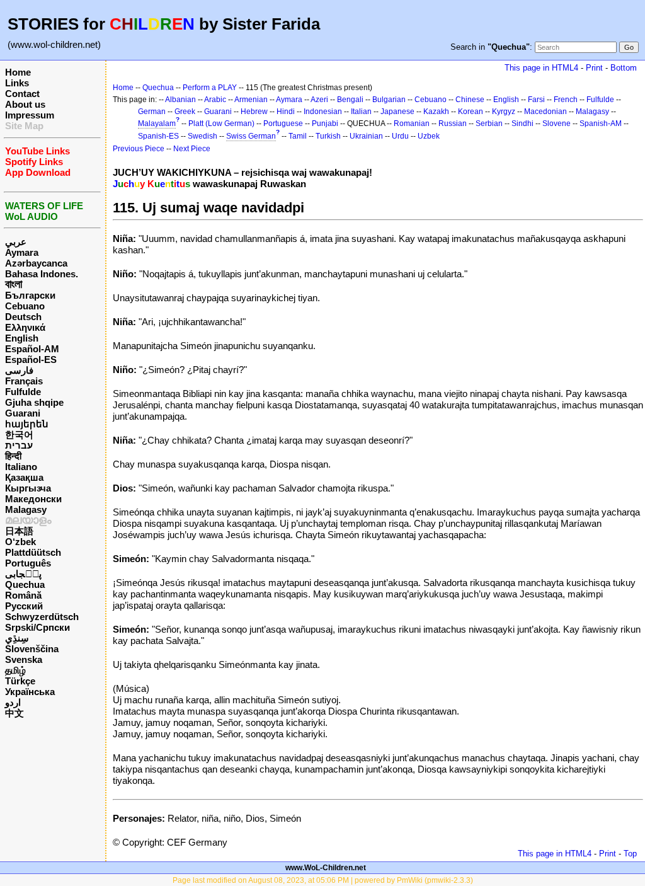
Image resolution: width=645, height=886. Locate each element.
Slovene (556, 123)
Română (23, 595)
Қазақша (24, 477)
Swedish (202, 136)
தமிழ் (15, 670)
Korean (470, 111)
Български (30, 295)
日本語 (19, 531)
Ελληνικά (25, 327)
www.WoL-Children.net (325, 867)
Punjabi (325, 123)
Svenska (23, 659)
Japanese (397, 111)
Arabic (215, 99)
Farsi (536, 99)
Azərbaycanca (36, 263)
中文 (14, 713)
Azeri (319, 99)
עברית (19, 445)
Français (24, 381)
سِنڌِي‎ (17, 638)
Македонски (33, 498)
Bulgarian (389, 99)
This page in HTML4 (541, 67)
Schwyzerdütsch (42, 616)
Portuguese (283, 123)
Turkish (328, 136)
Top (630, 853)
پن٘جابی (23, 573)
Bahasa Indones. (41, 273)
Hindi (286, 111)
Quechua (25, 584)
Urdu (400, 136)
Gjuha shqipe (34, 402)
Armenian (251, 99)
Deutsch (23, 316)
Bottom (623, 67)
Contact (22, 93)
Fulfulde (23, 391)
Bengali (350, 99)
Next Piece (191, 148)
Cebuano (25, 306)
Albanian (180, 99)
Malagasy (26, 509)
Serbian (489, 123)
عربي (15, 241)
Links (17, 83)
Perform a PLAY (210, 87)
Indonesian (323, 111)
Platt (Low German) (221, 123)
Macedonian (545, 111)
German (152, 111)
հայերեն (27, 423)
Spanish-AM (600, 123)
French (566, 99)
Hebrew (254, 111)
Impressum (29, 115)
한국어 (19, 434)
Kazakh (436, 111)
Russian (452, 123)
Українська (30, 691)
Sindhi (522, 123)
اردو (13, 702)
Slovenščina (32, 648)
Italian (361, 111)
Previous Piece (138, 148)
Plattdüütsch (33, 552)
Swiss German (251, 136)
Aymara (21, 252)
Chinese (469, 99)
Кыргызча (28, 488)
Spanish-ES (158, 136)
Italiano (21, 466)
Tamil (297, 136)
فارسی (19, 370)
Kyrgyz (503, 111)
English (21, 338)
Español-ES (31, 359)
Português (28, 563)
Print (594, 67)
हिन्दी (13, 456)
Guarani (22, 413)
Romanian (412, 123)
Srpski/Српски (37, 627)
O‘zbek (20, 541)
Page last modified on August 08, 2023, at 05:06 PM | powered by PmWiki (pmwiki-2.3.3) (323, 880)
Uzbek (429, 136)
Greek (184, 111)
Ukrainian (366, 136)
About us (25, 104)
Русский (24, 606)
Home (18, 72)
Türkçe (20, 681)
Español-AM (32, 348)
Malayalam (157, 123)
